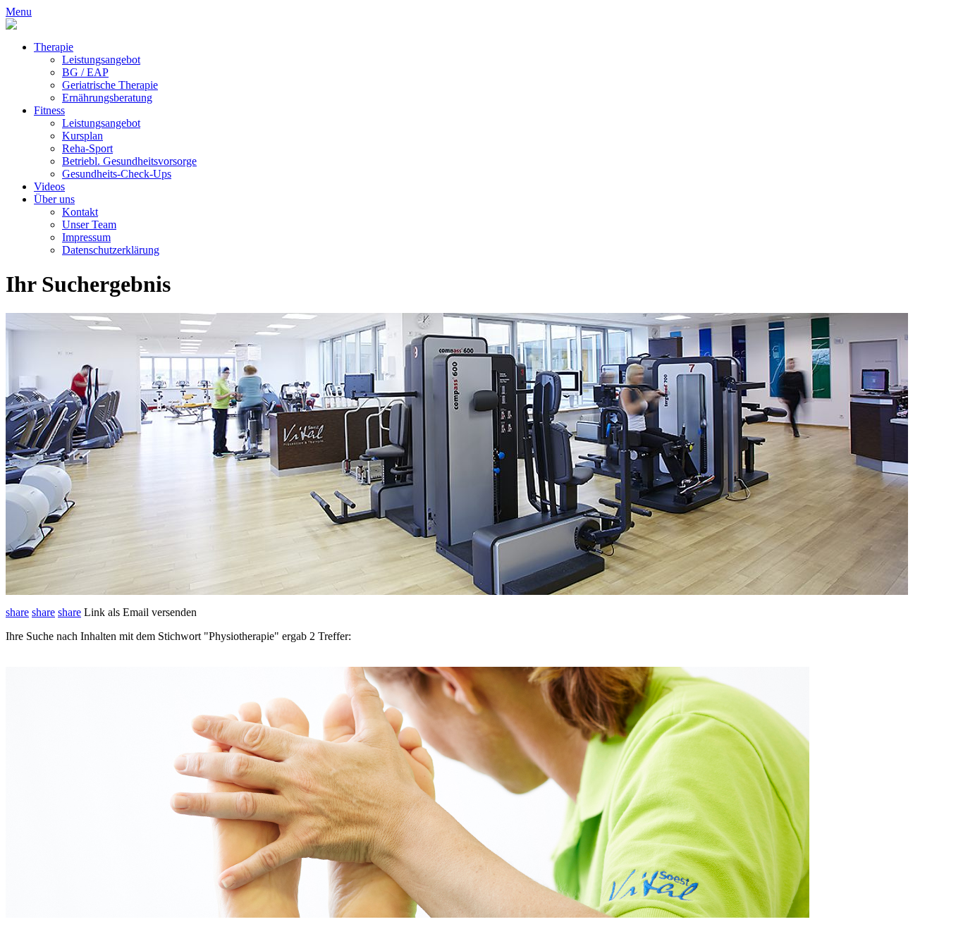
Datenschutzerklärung (110, 250)
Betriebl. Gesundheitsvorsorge (129, 161)
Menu (19, 12)
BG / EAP (85, 72)
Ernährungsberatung (107, 98)
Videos (49, 186)
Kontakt (80, 212)
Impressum (86, 237)
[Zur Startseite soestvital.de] (11, 26)
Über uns (54, 199)
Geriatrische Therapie (110, 85)
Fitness (49, 110)
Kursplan (82, 136)
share (17, 612)
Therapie (53, 47)
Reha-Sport (87, 148)
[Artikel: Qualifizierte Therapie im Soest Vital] (407, 914)
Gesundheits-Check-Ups (116, 174)
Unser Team (89, 224)
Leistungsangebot (101, 60)
